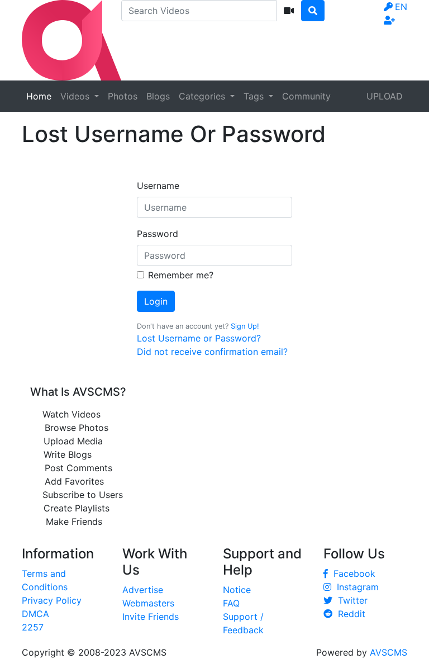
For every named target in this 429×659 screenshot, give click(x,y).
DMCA (35, 613)
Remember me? (180, 275)
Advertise (142, 589)
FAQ (231, 603)
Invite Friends (150, 616)
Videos (76, 96)
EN (401, 6)
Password (157, 233)
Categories (203, 96)
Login (156, 301)
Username (158, 185)
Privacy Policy (52, 600)
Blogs (158, 96)
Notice (237, 589)
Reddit (348, 613)
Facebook (351, 573)
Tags (255, 96)
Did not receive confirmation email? (212, 351)
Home (38, 96)
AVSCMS (388, 652)
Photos (122, 96)
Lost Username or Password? (199, 338)
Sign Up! (245, 326)
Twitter (350, 600)
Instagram (355, 586)
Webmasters (148, 603)
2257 (33, 627)
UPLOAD (384, 96)
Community (306, 96)
